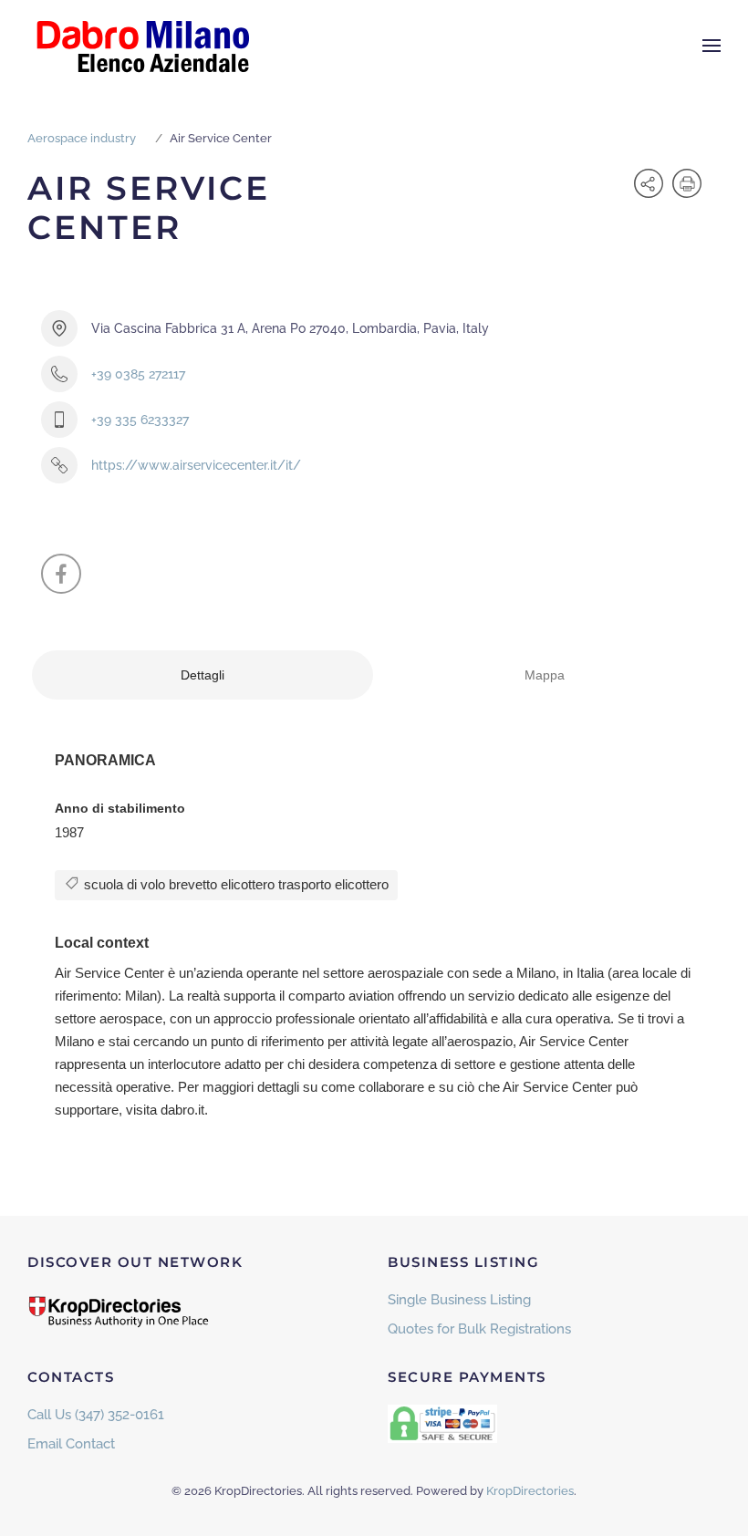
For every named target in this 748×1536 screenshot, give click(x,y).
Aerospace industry (81, 138)
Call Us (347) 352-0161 (95, 1414)
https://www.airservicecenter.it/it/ (196, 465)
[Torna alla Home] (141, 45)
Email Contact (71, 1444)
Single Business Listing (459, 1300)
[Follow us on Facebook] (61, 574)
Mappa (545, 675)
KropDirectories (530, 1491)
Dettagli (202, 675)
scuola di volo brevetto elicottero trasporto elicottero (234, 884)
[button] (711, 45)
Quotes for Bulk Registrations (479, 1329)
